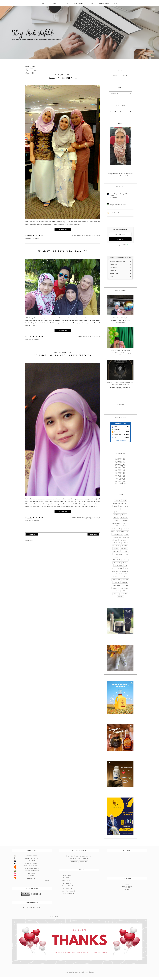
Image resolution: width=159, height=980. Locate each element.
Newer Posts (32, 534)
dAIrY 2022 (118, 466)
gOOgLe (124, 545)
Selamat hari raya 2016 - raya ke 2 (63, 251)
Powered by (117, 245)
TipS (121, 506)
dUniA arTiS (116, 537)
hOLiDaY (125, 551)
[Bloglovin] (130, 112)
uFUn (124, 591)
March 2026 (66, 883)
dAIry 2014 (118, 472)
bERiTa (124, 514)
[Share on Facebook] (34, 235)
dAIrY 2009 (118, 458)
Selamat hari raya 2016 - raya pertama (62, 355)
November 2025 (67, 894)
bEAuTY (116, 514)
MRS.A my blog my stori (31, 858)
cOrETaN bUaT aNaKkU (83, 856)
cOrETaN (117, 526)
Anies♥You (31, 875)
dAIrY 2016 (81, 235)
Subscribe (120, 239)
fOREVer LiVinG (127, 886)
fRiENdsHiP (123, 540)
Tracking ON (123, 440)
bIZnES (116, 517)
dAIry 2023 (118, 480)
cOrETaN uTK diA (122, 531)
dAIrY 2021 (118, 464)
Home (43, 3)
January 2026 (66, 888)
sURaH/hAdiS (124, 588)
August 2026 (66, 875)
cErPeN (125, 523)
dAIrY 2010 (118, 459)
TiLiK (115, 506)
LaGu (124, 500)
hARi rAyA (96, 235)
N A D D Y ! (31, 860)
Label (55, 3)
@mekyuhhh (29, 73)
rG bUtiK (125, 579)
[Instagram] (120, 112)
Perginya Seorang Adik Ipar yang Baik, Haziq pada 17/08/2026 (120, 383)
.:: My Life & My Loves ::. (31, 868)
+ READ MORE (63, 229)
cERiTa (116, 520)
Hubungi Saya (103, 3)
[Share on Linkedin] (42, 235)
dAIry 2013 (118, 470)
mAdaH (125, 560)
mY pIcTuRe (118, 565)
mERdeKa (117, 562)
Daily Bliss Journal (31, 855)
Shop (67, 3)
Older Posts (93, 534)
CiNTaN (117, 500)
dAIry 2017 (118, 475)
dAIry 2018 (118, 477)
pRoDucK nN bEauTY (120, 574)
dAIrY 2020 (118, 462)
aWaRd (124, 509)
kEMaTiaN (116, 560)
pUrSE (115, 577)
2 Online (117, 440)
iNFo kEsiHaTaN (119, 554)
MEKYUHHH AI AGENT (120, 75)
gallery (88, 235)
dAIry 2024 (118, 481)
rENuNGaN (116, 579)
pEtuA (120, 568)
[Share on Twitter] (39, 235)
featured (117, 543)
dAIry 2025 (118, 483)
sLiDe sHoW (117, 585)
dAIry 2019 (119, 478)
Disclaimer (116, 3)
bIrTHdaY (124, 517)
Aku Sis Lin (31, 873)
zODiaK (120, 596)
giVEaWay (124, 548)
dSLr (126, 534)
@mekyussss (54, 916)
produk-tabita (124, 577)
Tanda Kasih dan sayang (120, 318)
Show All (47, 880)
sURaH (115, 588)
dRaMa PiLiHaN (117, 534)
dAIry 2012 (118, 469)
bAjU (123, 512)
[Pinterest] (125, 112)
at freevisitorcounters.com (31, 907)
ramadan (124, 582)
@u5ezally (29, 69)
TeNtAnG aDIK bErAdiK (120, 503)
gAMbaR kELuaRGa (74, 859)
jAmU (123, 557)
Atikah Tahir (31, 878)
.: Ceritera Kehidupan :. (31, 865)
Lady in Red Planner (31, 863)
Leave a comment (32, 238)
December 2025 (67, 891)
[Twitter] (115, 112)
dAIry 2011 (118, 467)
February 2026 (66, 886)
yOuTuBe (124, 593)
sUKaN (125, 585)
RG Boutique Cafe (115, 213)
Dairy (91, 3)
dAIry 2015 (118, 473)
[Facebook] (110, 112)
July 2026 (65, 878)
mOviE (125, 562)
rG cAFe (116, 582)
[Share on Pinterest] (37, 235)
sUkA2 (117, 591)
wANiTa (116, 593)
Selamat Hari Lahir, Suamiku (120, 350)
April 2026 (65, 880)
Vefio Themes (89, 972)
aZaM (117, 512)
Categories (79, 3)
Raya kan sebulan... (63, 78)
